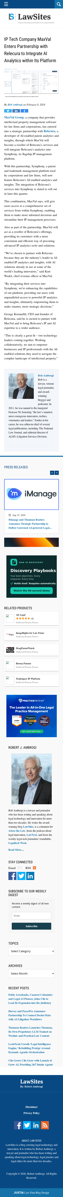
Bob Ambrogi (15, 104)
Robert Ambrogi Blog (31, 18)
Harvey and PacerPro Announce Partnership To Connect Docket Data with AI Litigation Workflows (29, 1015)
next (57, 473)
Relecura (49, 131)
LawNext (32, 835)
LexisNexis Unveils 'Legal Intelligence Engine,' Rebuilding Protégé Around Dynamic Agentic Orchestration (29, 1048)
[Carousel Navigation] (31, 473)
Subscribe (31, 926)
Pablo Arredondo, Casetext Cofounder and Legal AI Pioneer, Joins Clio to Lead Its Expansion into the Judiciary (30, 999)
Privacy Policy (32, 1113)
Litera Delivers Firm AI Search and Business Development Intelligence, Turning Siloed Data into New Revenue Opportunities (31, 522)
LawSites (28, 826)
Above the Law (16, 831)
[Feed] (45, 1125)
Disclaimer (32, 1107)
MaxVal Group (14, 117)
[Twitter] (21, 876)
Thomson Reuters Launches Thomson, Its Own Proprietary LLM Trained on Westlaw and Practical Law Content (30, 1032)
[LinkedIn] (30, 876)
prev (52, 473)
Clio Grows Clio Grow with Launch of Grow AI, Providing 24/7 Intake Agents (30, 1062)
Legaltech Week (17, 843)
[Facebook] (12, 876)
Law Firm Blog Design (31, 1192)
